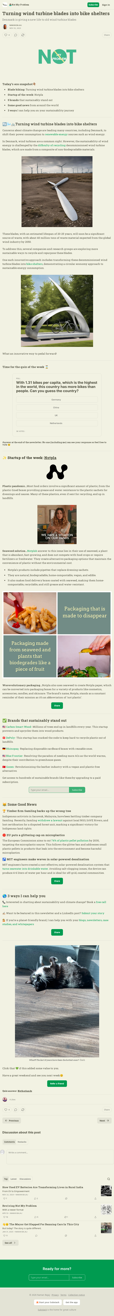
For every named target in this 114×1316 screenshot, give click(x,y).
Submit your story (93, 913)
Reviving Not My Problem (19, 1205)
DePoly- (11, 737)
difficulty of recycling (52, 145)
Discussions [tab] (25, 1179)
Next (102, 1120)
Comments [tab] (9, 1142)
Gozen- (10, 766)
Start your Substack (49, 1302)
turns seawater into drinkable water (25, 868)
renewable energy (56, 134)
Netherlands (25, 1091)
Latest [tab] (14, 1179)
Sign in (106, 4)
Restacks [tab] (22, 1142)
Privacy (55, 1294)
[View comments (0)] (16, 35)
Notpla (50, 457)
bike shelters (34, 264)
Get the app (72, 1302)
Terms (63, 1294)
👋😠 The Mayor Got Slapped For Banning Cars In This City (40, 1224)
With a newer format (12, 1209)
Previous (14, 1120)
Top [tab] (6, 1179)
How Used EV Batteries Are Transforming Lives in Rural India (42, 1187)
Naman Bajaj (16, 25)
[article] (57, 1192)
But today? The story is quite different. (21, 1228)
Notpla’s (32, 551)
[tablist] (15, 1142)
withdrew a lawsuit (50, 820)
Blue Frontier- (14, 756)
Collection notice (76, 1294)
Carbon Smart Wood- (19, 726)
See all (8, 1242)
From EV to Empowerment (15, 1191)
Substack (42, 1309)
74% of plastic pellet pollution (70, 840)
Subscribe (93, 4)
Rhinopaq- (12, 748)
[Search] (109, 1179)
